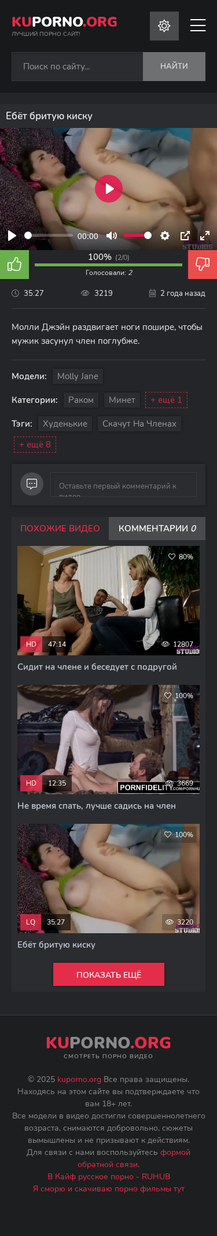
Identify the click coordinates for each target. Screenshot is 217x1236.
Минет (122, 400)
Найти (174, 66)
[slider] (48, 235)
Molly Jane (77, 376)
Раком (81, 400)
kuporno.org (79, 1079)
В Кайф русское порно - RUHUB (108, 1176)
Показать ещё (108, 975)
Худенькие (65, 424)
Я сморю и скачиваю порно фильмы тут (109, 1188)
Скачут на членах (139, 424)
